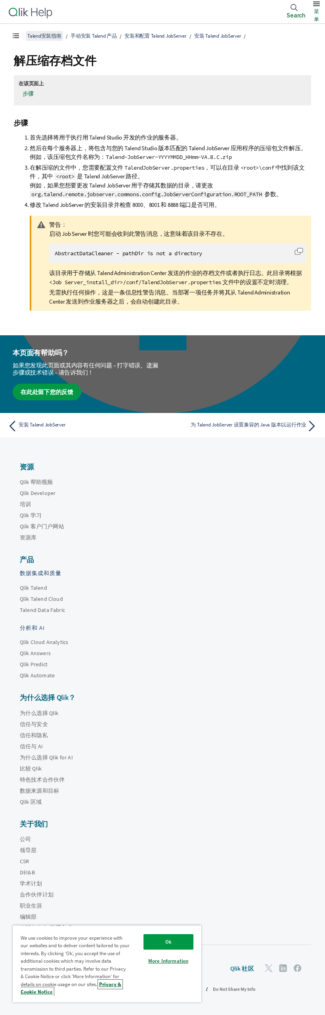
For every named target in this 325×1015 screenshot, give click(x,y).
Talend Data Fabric (42, 610)
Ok (168, 942)
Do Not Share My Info (234, 989)
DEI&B (27, 872)
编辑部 (28, 916)
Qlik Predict (34, 664)
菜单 (316, 15)
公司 (25, 839)
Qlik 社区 (242, 968)
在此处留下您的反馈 (47, 392)
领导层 (28, 850)
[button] (299, 251)
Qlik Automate (37, 675)
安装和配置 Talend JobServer (155, 35)
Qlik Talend (33, 587)
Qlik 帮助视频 (36, 482)
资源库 (28, 537)
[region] (107, 963)
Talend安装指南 (44, 35)
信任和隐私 (34, 735)
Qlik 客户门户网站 (42, 526)
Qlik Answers (35, 653)
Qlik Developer (37, 493)
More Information (168, 961)
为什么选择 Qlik (39, 713)
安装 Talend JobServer (217, 35)
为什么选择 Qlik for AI (46, 757)
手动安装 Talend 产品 (94, 35)
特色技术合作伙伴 (42, 779)
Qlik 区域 (31, 801)
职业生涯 (31, 905)
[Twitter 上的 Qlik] (269, 968)
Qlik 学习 (31, 515)
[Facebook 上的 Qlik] (298, 968)
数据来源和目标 (39, 790)
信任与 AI (31, 746)
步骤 (28, 93)
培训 (25, 504)
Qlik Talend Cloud (41, 598)
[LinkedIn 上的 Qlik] (283, 968)
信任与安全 (34, 724)
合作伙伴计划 (37, 894)
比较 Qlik (31, 768)
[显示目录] (16, 35)
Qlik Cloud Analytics (44, 642)
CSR (24, 861)
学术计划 (31, 883)
